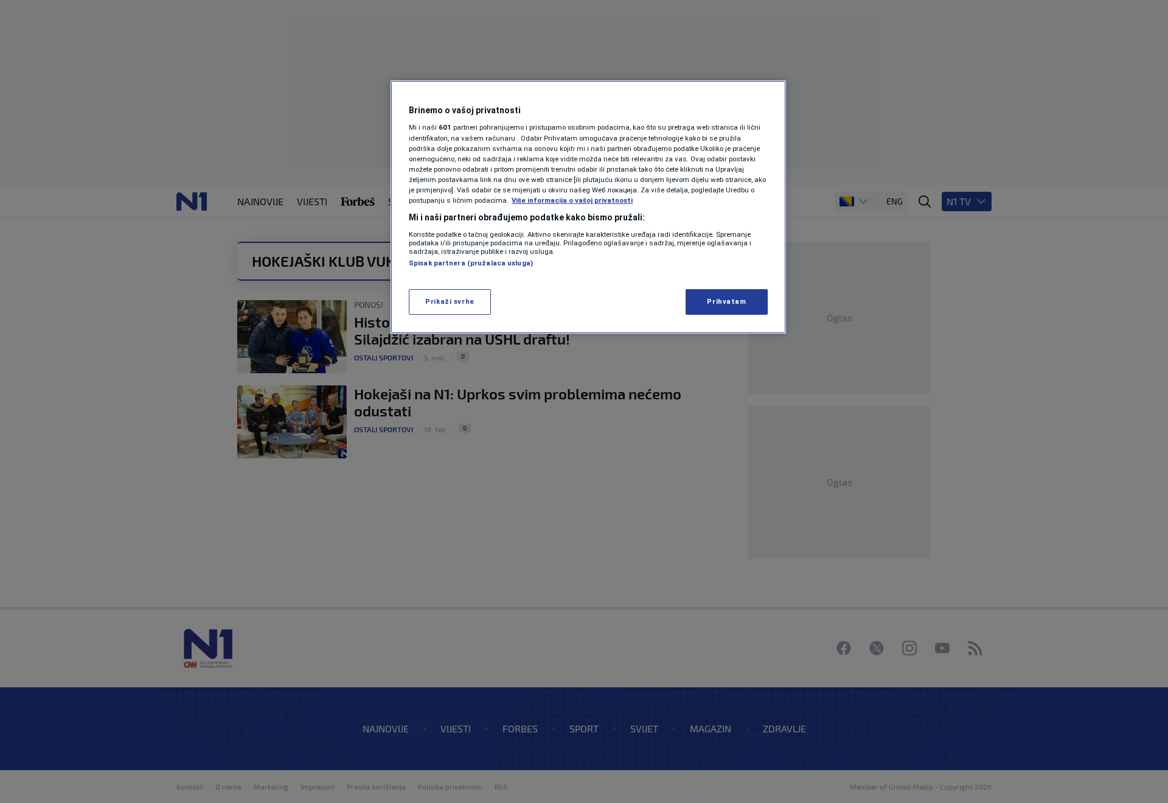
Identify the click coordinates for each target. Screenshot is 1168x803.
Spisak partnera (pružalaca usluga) (471, 263)
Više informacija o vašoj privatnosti (572, 200)
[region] (588, 207)
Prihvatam (726, 301)
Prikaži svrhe (449, 301)
